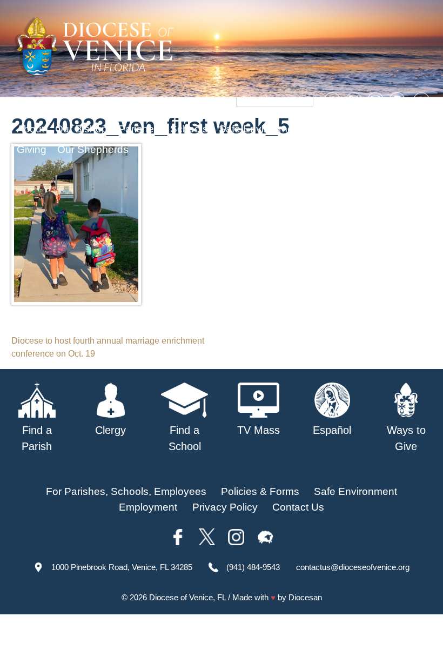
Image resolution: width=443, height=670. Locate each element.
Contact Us (298, 507)
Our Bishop (81, 129)
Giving (31, 149)
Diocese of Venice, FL (187, 597)
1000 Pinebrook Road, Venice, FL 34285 (121, 567)
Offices (381, 129)
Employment (148, 507)
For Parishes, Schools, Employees (126, 491)
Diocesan (305, 597)
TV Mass (333, 129)
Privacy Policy (225, 507)
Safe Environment (260, 129)
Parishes (138, 129)
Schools (189, 129)
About (30, 129)
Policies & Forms (260, 491)
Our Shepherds (93, 149)
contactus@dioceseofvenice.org (353, 567)
